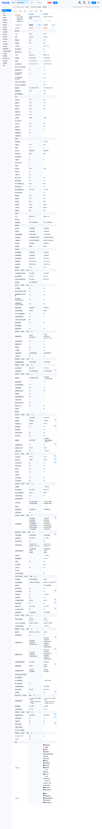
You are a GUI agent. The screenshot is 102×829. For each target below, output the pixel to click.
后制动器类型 (18, 255)
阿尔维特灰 (47, 763)
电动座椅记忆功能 (19, 670)
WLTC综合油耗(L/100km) (18, 78)
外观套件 (17, 417)
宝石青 (46, 760)
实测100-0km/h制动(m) (20, 85)
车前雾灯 (17, 474)
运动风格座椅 (18, 635)
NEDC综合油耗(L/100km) (18, 73)
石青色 (46, 756)
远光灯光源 (17, 459)
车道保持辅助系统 (19, 396)
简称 (16, 216)
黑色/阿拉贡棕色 (48, 798)
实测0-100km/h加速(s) (20, 82)
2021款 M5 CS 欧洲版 (35, 6)
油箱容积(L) (17, 129)
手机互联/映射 (18, 545)
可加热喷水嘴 (18, 512)
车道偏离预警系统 (19, 316)
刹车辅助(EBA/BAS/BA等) (20, 294)
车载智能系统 (18, 558)
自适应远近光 (18, 465)
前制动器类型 (18, 252)
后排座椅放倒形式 (19, 686)
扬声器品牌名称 (18, 700)
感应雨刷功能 (18, 509)
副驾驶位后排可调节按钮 (21, 674)
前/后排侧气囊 (18, 276)
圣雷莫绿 (47, 751)
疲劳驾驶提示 (18, 322)
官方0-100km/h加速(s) (20, 67)
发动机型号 (17, 141)
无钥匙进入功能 (18, 447)
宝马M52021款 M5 (48, 16)
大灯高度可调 (18, 477)
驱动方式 (17, 228)
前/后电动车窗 (18, 489)
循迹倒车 (17, 408)
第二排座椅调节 (18, 677)
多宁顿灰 (47, 758)
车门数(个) (17, 123)
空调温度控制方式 (19, 715)
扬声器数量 (17, 706)
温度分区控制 (18, 724)
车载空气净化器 (18, 727)
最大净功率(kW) (18, 192)
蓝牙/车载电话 (18, 541)
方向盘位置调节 (18, 582)
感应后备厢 (17, 429)
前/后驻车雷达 (18, 368)
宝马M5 (27, 6)
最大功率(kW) (18, 49)
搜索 (55, 2)
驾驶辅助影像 (18, 371)
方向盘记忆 (17, 597)
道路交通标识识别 (19, 402)
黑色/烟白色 (47, 795)
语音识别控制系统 (19, 550)
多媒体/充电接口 (19, 619)
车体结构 (17, 246)
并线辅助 (17, 393)
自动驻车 (17, 347)
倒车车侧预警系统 (19, 384)
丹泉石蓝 (47, 765)
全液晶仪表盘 (18, 603)
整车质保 (17, 87)
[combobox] (6, 7)
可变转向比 (17, 356)
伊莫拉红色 (47, 745)
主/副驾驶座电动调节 (20, 662)
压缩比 (16, 165)
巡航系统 (17, 378)
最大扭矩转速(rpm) (19, 189)
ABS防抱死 (17, 288)
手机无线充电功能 (19, 626)
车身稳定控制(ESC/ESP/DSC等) (19, 303)
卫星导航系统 (18, 387)
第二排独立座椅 (18, 683)
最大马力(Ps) (18, 177)
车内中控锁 (17, 435)
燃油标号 (17, 198)
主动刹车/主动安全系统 (20, 319)
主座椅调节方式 (18, 642)
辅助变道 (17, 411)
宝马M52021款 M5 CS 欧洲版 (34, 17)
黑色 (46, 793)
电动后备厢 (17, 426)
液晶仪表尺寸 (18, 606)
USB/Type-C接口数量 (20, 623)
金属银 (46, 747)
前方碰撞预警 (18, 325)
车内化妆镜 (17, 502)
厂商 (16, 34)
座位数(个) (17, 126)
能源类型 (17, 40)
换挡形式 (17, 585)
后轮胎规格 (17, 264)
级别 (16, 37)
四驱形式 (17, 231)
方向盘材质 (17, 579)
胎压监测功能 (18, 307)
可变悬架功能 (18, 353)
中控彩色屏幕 (18, 535)
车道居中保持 (18, 399)
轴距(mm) (17, 108)
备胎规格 (17, 267)
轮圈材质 (17, 420)
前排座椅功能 (18, 665)
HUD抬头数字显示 (19, 609)
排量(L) (16, 147)
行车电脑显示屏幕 (19, 600)
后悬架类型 (17, 240)
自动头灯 (17, 468)
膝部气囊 (17, 282)
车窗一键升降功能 (19, 492)
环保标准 (17, 43)
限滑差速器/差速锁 (19, 362)
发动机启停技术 (18, 341)
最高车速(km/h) (18, 70)
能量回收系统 (18, 344)
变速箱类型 (17, 222)
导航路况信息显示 (19, 390)
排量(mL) (17, 144)
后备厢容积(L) (18, 132)
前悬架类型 (17, 237)
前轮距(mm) (18, 111)
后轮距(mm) (18, 114)
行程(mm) (17, 174)
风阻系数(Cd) (18, 135)
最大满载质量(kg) (19, 93)
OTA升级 (17, 567)
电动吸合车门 (18, 423)
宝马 (22, 6)
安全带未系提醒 (18, 310)
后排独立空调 (18, 718)
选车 (19, 6)
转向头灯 (17, 471)
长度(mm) (17, 99)
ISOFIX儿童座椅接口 (20, 313)
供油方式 (17, 201)
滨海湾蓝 (47, 767)
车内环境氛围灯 (18, 709)
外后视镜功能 (18, 523)
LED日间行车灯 (18, 462)
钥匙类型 (17, 440)
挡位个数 (17, 219)
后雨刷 (16, 506)
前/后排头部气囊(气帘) (20, 279)
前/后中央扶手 (18, 689)
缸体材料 (17, 207)
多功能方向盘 (18, 588)
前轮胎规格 (17, 261)
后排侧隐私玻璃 (18, 498)
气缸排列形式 (18, 156)
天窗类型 (17, 486)
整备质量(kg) (18, 90)
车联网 (16, 561)
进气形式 (17, 150)
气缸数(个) (17, 159)
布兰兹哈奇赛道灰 (49, 754)
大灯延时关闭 (18, 480)
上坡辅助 (17, 350)
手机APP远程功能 (19, 573)
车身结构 (17, 58)
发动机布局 (17, 153)
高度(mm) (17, 105)
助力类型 (17, 243)
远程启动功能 (18, 450)
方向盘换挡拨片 (18, 591)
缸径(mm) (17, 171)
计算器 (39, 25)
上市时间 (17, 46)
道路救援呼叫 (18, 328)
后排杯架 (17, 692)
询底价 (38, 28)
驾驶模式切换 (18, 336)
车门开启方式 (18, 120)
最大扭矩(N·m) (18, 52)
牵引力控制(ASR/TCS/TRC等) (19, 299)
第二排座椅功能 (18, 680)
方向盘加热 (17, 594)
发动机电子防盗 (18, 432)
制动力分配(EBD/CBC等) (20, 291)
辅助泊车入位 (18, 405)
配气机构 (17, 168)
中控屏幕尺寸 (18, 538)
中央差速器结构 (18, 234)
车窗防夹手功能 (18, 495)
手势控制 (17, 555)
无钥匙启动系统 (18, 444)
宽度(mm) (17, 102)
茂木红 (46, 749)
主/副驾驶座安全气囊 (20, 273)
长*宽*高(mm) (18, 64)
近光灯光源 (17, 456)
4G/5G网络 (17, 564)
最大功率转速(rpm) (19, 183)
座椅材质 (17, 632)
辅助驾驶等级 (18, 381)
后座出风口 (17, 721)
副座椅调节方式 (18, 654)
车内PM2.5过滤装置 (19, 730)
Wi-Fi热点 (17, 570)
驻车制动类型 (18, 258)
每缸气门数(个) (18, 162)
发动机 (16, 61)
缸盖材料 (17, 204)
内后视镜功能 (18, 612)
